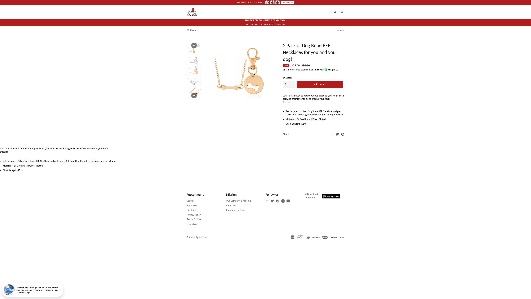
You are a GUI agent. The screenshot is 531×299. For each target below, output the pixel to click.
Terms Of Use (194, 219)
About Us (231, 205)
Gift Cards (192, 210)
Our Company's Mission (238, 200)
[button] (194, 45)
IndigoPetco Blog (235, 210)
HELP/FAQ (192, 223)
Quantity (287, 78)
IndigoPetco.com (201, 237)
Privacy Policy (194, 214)
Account (340, 30)
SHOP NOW (288, 3)
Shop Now (192, 205)
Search (190, 200)
